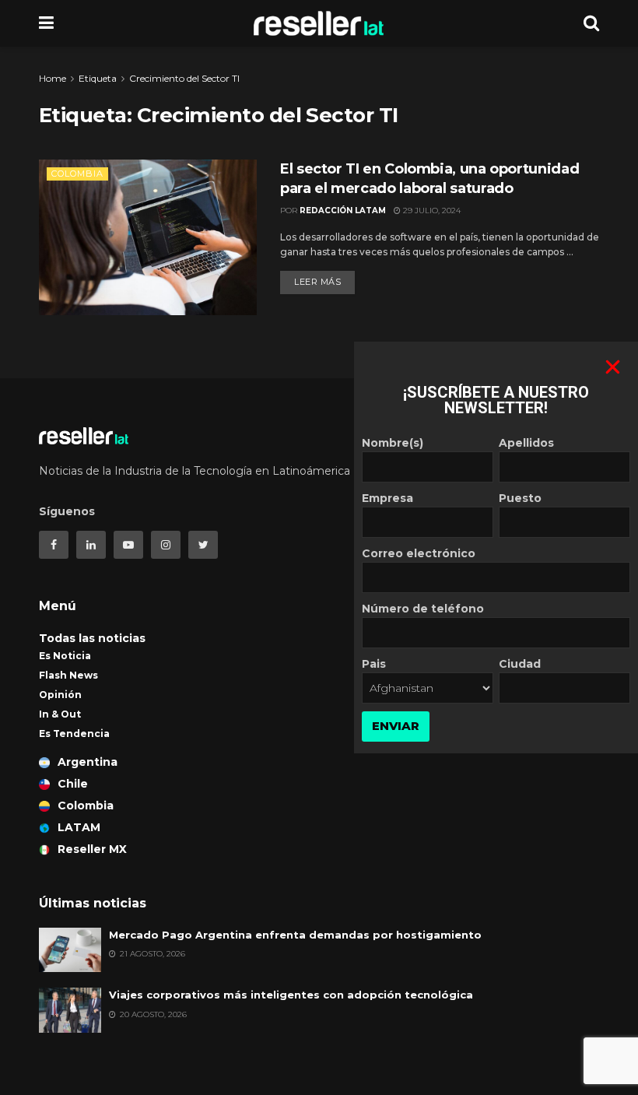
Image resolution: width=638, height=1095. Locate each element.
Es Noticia (65, 656)
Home (52, 78)
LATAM (79, 827)
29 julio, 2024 (431, 210)
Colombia (77, 173)
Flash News (68, 675)
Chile (73, 784)
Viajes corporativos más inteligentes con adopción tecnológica (291, 994)
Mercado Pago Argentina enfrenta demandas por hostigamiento (295, 934)
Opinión (60, 694)
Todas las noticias (92, 638)
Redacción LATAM (343, 210)
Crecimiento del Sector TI (184, 78)
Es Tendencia (74, 733)
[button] (612, 367)
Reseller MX (92, 849)
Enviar (395, 725)
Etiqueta (98, 78)
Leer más (317, 281)
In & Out (60, 714)
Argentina (87, 762)
